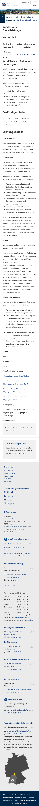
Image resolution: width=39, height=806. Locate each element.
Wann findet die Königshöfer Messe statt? (17, 544)
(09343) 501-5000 (13, 692)
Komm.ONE (23, 803)
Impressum (14, 794)
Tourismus (7, 481)
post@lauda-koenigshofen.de (16, 574)
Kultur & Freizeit (9, 476)
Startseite (9, 17)
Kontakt (5, 794)
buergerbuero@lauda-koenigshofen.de (19, 731)
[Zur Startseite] (10, 4)
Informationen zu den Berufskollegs (16, 376)
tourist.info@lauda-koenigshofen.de (18, 710)
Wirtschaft (7, 478)
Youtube (10, 500)
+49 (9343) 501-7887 (14, 637)
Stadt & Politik (19, 17)
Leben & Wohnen (9, 473)
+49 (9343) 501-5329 (14, 734)
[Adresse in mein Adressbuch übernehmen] (32, 568)
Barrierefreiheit (8, 797)
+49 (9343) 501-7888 (14, 652)
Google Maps (11, 586)
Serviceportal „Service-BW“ (12, 519)
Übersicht (31, 797)
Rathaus (28, 17)
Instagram (10, 504)
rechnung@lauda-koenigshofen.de (15, 527)
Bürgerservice (10, 20)
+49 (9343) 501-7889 (14, 669)
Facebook (10, 496)
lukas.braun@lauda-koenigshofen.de (19, 689)
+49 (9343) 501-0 (13, 577)
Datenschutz (24, 794)
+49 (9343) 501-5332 (14, 713)
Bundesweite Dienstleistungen (27, 20)
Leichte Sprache (20, 797)
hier (31, 620)
